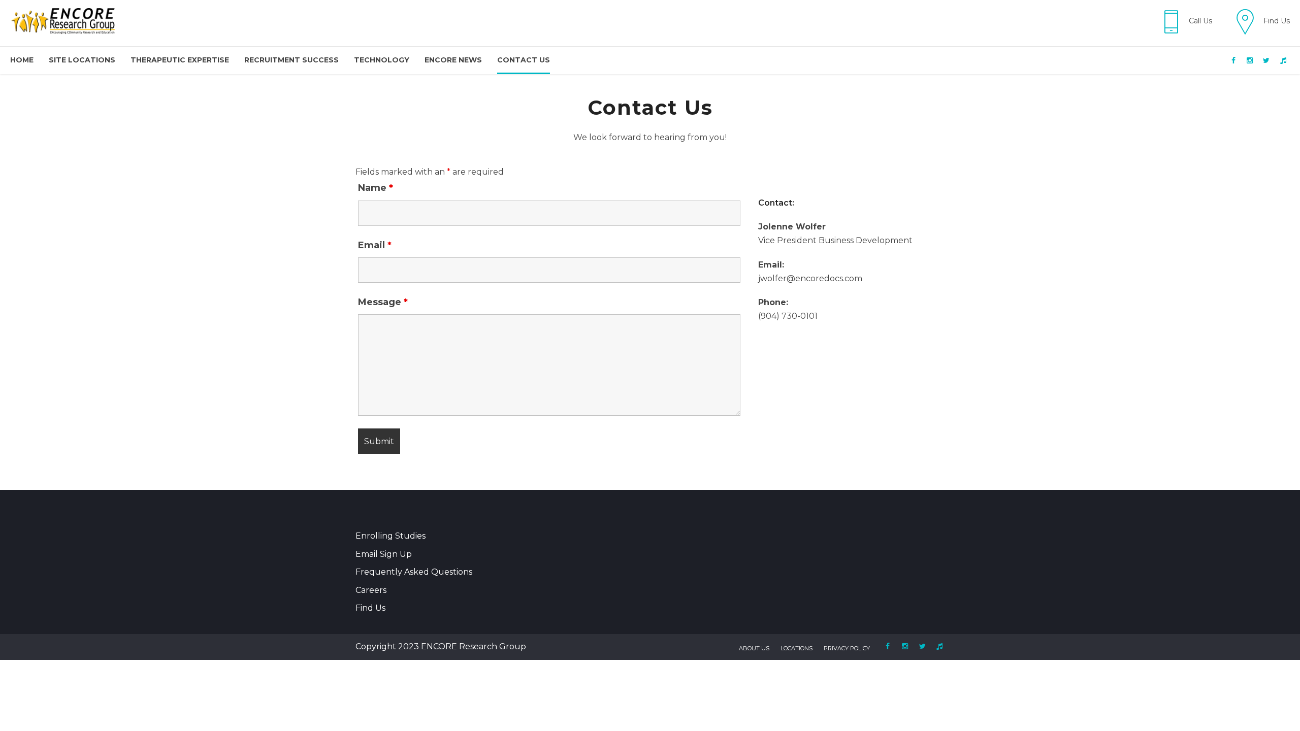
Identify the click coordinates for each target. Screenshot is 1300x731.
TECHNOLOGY (381, 59)
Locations (796, 648)
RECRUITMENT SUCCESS (291, 59)
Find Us (370, 608)
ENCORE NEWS (453, 59)
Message (383, 302)
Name (375, 187)
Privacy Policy (847, 648)
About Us (754, 648)
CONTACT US (523, 59)
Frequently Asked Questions (413, 572)
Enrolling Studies (390, 536)
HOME (22, 59)
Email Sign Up (383, 554)
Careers (370, 590)
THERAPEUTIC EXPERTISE (180, 59)
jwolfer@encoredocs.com (810, 278)
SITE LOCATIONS (82, 59)
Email (375, 245)
